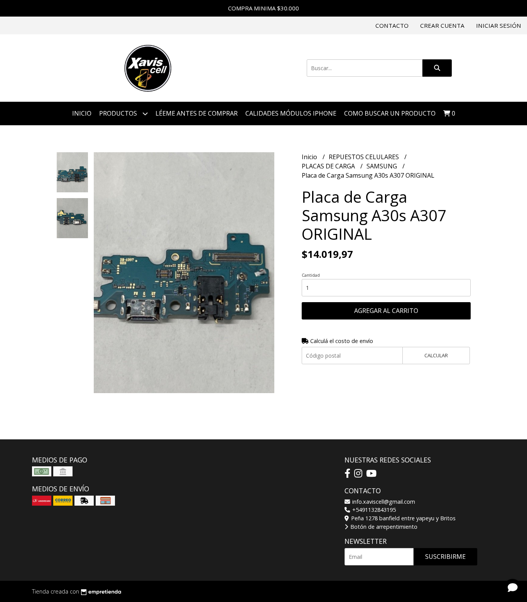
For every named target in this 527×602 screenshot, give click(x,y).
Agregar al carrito (386, 310)
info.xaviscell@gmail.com (383, 501)
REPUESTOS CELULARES (364, 157)
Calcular (436, 355)
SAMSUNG (383, 166)
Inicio (81, 113)
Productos (119, 113)
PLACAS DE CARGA (329, 166)
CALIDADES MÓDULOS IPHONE (290, 113)
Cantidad (311, 275)
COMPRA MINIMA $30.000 (263, 8)
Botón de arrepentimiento (383, 526)
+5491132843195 (373, 509)
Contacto (392, 25)
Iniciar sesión (498, 25)
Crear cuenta (442, 25)
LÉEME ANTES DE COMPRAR (196, 113)
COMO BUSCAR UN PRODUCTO (390, 113)
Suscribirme (445, 556)
